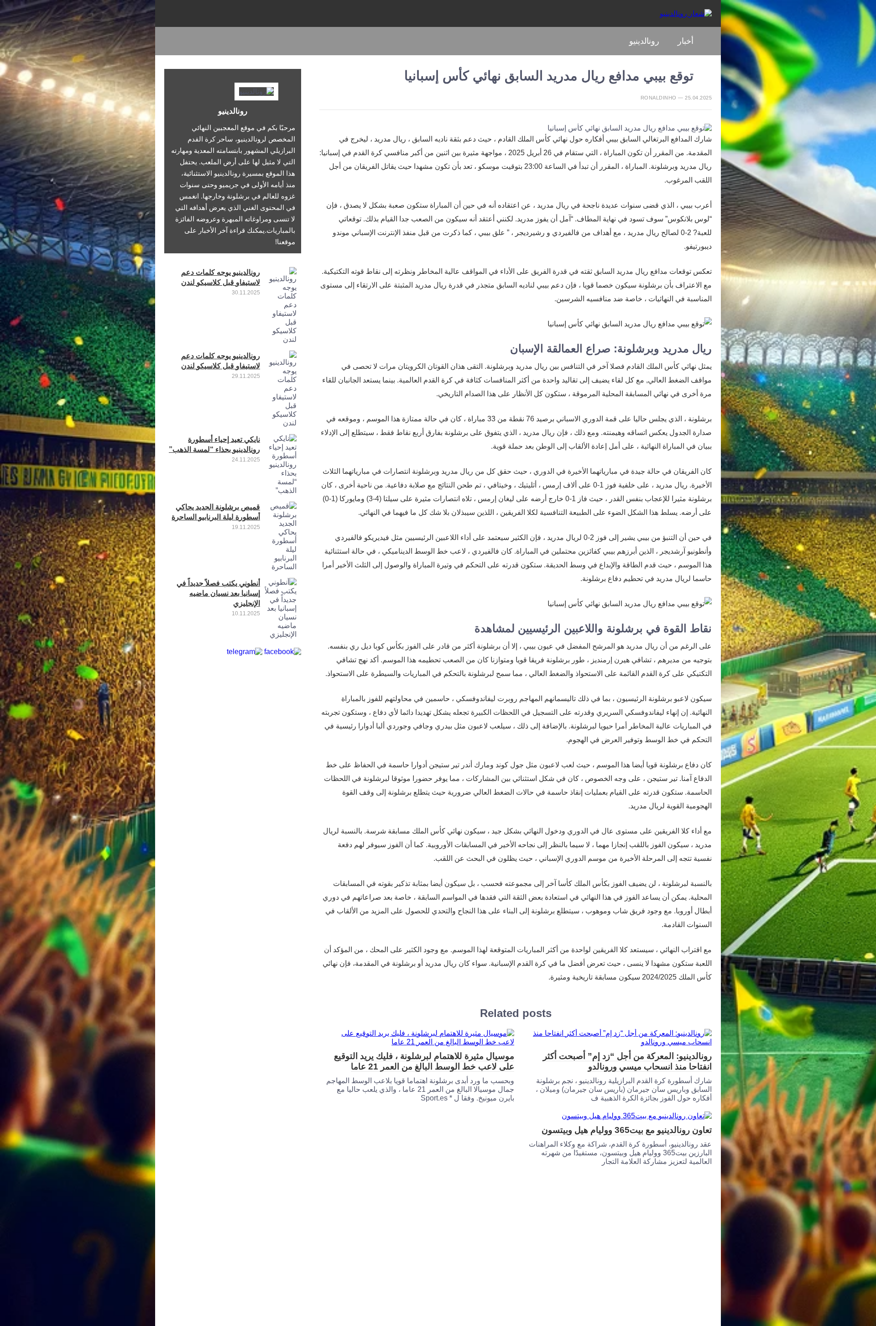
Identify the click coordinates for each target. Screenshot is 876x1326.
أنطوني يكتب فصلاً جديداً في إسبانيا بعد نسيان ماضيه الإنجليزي (218, 593)
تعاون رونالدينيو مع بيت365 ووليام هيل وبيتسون (627, 1130)
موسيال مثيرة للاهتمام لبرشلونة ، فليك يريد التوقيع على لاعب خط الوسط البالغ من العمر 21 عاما (424, 1061)
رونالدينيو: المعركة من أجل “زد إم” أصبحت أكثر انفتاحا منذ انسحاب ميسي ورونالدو (627, 1061)
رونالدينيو (644, 41)
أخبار (686, 41)
